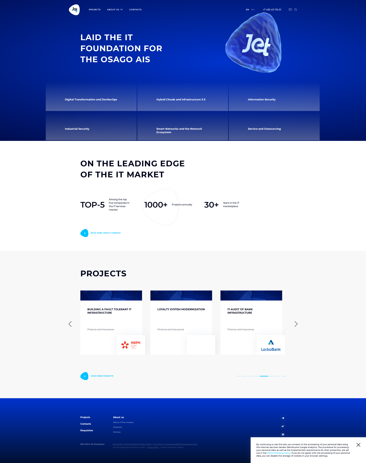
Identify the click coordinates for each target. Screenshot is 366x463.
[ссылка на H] (283, 434)
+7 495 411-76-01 (272, 9)
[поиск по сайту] (295, 9)
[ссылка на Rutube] (283, 426)
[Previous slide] (71, 324)
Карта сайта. (118, 444)
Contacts (135, 9)
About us (118, 417)
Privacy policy (153, 447)
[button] (239, 376)
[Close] (358, 445)
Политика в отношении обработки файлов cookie (175, 444)
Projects (95, 9)
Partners (117, 432)
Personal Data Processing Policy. (138, 444)
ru (253, 9)
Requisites (86, 430)
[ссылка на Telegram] (283, 418)
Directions (117, 427)
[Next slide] (295, 324)
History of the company (123, 422)
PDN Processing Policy (279, 453)
